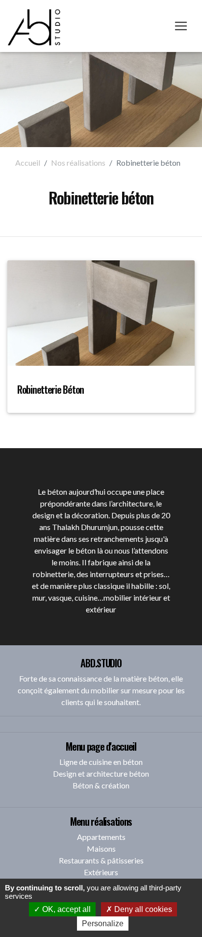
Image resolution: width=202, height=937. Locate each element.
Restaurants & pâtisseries (101, 860)
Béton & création (101, 785)
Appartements (101, 836)
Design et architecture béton (101, 773)
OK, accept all (65, 909)
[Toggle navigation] (181, 26)
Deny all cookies (142, 909)
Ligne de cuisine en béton (101, 761)
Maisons (101, 848)
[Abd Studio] (35, 26)
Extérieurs (101, 872)
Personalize (103, 923)
